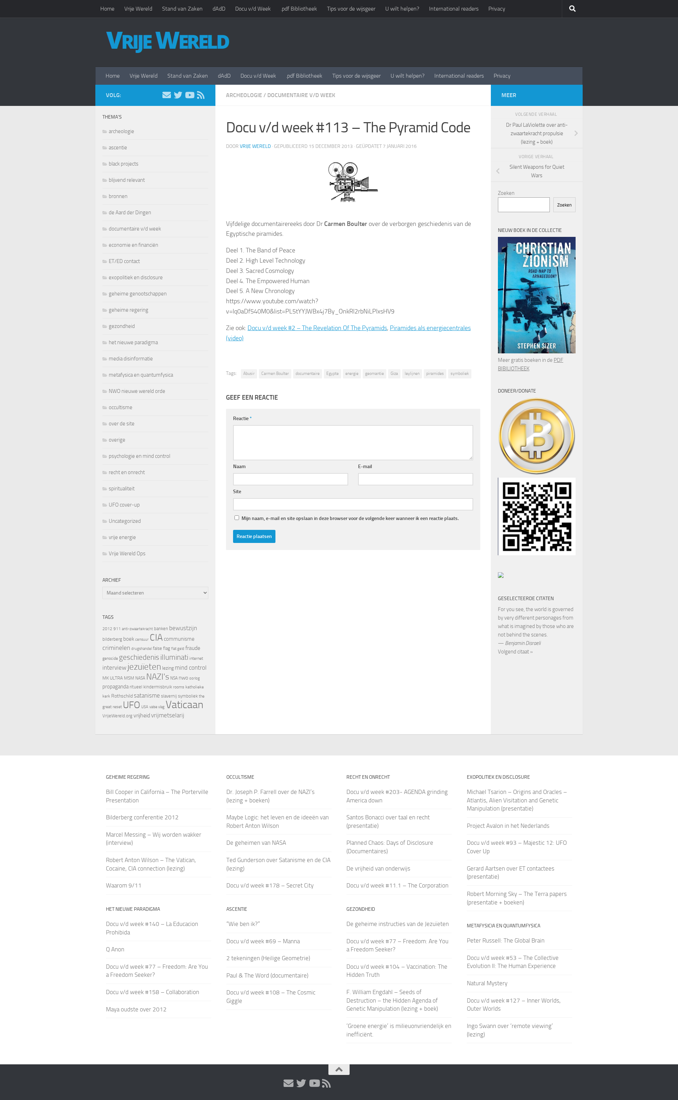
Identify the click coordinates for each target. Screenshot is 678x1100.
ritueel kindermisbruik (151, 686)
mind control (191, 667)
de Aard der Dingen (130, 212)
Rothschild (122, 696)
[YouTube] (189, 95)
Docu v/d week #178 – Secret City (270, 885)
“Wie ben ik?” (243, 923)
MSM (129, 678)
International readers (453, 8)
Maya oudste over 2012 (136, 1009)
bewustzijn (183, 628)
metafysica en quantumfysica (141, 375)
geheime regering (128, 310)
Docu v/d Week (253, 8)
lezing (168, 668)
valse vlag (157, 706)
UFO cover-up (124, 505)
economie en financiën (133, 245)
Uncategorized (125, 521)
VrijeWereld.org (117, 715)
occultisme (120, 407)
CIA (156, 637)
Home (107, 8)
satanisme (147, 695)
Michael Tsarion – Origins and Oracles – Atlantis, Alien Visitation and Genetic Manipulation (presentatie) (517, 800)
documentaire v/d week (301, 95)
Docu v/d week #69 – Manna (263, 941)
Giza (394, 373)
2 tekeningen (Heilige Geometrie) (268, 958)
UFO (131, 705)
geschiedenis (139, 657)
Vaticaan (184, 704)
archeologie (244, 95)
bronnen (118, 196)
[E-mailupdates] (166, 95)
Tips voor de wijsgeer (351, 8)
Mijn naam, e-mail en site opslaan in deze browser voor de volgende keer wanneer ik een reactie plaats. (350, 518)
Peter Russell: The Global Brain (506, 940)
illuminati (174, 657)
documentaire (308, 373)
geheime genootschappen (138, 294)
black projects (123, 164)
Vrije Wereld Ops (127, 553)
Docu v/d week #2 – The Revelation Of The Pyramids (317, 328)
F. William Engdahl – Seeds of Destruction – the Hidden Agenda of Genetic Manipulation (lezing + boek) (392, 1000)
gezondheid (122, 326)
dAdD (219, 8)
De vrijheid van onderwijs (378, 868)
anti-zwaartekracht (137, 629)
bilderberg (112, 639)
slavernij (169, 696)
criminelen (116, 648)
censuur (142, 639)
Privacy (496, 8)
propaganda (115, 686)
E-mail (365, 467)
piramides (435, 373)
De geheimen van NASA (256, 842)
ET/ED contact (124, 261)
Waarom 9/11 (124, 885)
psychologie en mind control (139, 456)
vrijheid (141, 715)
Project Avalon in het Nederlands (508, 825)
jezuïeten (144, 667)
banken (161, 628)
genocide (110, 658)
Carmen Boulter (275, 373)
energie (351, 373)
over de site (122, 423)
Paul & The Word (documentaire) (267, 975)
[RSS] (200, 95)
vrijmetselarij (167, 715)
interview (114, 667)
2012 (107, 628)
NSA (174, 678)
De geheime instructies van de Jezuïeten (397, 923)
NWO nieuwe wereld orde (137, 391)
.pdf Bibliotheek (299, 8)
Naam (239, 467)
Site (237, 492)
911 (117, 628)
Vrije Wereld (138, 8)
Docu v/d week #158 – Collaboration (152, 992)
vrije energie (122, 537)
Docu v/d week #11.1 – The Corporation (397, 885)
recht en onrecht (127, 472)
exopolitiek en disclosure (136, 277)
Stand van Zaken (182, 8)
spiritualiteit (122, 488)
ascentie (118, 147)
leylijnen (412, 373)
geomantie (374, 373)
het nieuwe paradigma (133, 342)
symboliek (460, 373)
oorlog (194, 678)
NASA (140, 678)
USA (144, 707)
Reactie (242, 419)
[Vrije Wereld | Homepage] (168, 42)
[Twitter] (178, 95)
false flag (161, 648)
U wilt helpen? (402, 8)
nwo (183, 678)
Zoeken (506, 193)
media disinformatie (131, 358)
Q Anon (115, 949)
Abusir (249, 373)
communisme (179, 639)
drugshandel (141, 648)
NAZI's (157, 676)
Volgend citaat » (515, 651)
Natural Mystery (487, 983)
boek (128, 639)
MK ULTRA (112, 678)
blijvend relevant (127, 180)
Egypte (332, 373)
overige (117, 440)
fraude (192, 648)
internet (196, 658)
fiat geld (177, 648)
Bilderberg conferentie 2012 (142, 817)
